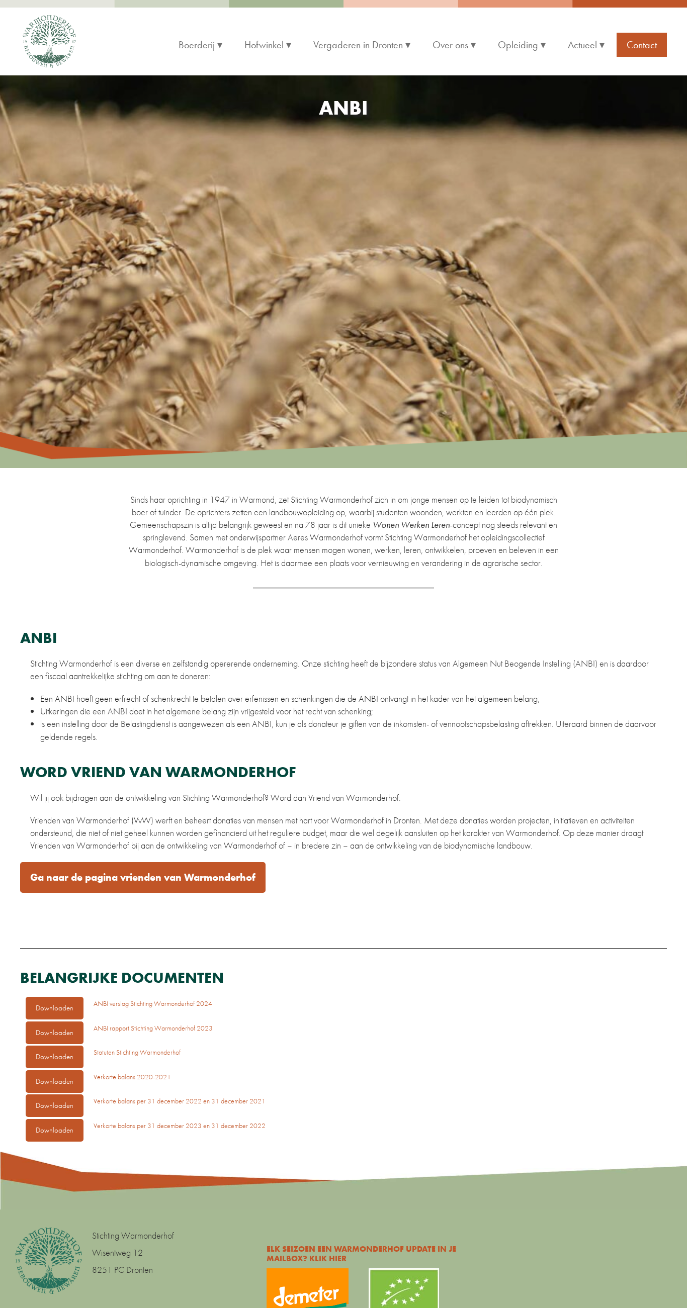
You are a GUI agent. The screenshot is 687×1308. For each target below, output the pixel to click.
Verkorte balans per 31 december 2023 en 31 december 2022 (180, 1125)
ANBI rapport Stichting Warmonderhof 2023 (153, 1028)
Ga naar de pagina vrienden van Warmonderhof (142, 877)
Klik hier (328, 1258)
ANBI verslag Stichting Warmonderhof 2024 (153, 1003)
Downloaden (54, 1008)
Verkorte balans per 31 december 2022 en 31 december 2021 (180, 1100)
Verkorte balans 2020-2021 (132, 1076)
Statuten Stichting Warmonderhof (137, 1052)
